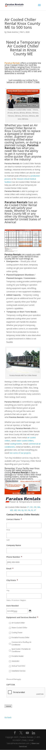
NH (19, 510)
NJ (22, 510)
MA (38, 507)
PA (29, 510)
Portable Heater (18, 656)
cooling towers (16, 443)
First (8, 530)
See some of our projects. (20, 453)
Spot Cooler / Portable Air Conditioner (21, 650)
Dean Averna (12, 32)
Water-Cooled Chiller (19, 628)
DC (31, 507)
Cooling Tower (17, 632)
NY (25, 510)
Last (8, 540)
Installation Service (18, 671)
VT (35, 510)
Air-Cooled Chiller (18, 623)
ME (15, 510)
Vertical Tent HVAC (18, 666)
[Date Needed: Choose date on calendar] (30, 611)
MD (11, 510)
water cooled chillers (24, 440)
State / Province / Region (16, 600)
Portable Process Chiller (20, 637)
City (8, 590)
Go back (8, 717)
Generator (15, 661)
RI (32, 510)
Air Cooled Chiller (21, 126)
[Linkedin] (33, 732)
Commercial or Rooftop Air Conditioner (21, 643)
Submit (8, 706)
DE (35, 507)
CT (28, 507)
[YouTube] (27, 732)
